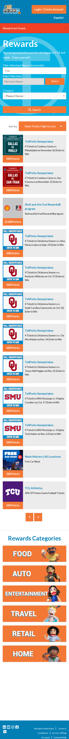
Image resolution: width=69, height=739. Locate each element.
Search (36, 109)
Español (58, 17)
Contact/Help (60, 737)
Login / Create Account (48, 9)
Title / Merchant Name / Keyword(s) (23, 65)
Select (55, 81)
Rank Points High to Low (40, 126)
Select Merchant (12, 76)
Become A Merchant (44, 728)
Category (8, 90)
